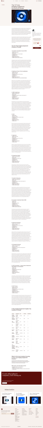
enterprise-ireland (17, 162)
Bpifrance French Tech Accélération (13, 318)
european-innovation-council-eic (18, 57)
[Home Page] (2, 1)
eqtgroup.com (16, 287)
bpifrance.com (16, 72)
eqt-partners (16, 292)
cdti (15, 273)
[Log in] (37, 0)
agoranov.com (16, 136)
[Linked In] (17, 426)
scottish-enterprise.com (17, 179)
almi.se (15, 115)
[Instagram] (18, 426)
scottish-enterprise (17, 184)
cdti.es (15, 267)
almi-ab (15, 120)
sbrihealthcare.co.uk (17, 93)
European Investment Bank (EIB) (13, 336)
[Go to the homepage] (1, 409)
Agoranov (13, 327)
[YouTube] (20, 426)
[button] (14, 1)
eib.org (15, 201)
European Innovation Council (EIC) (13, 316)
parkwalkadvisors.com (17, 245)
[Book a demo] (40, 0)
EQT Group (13, 350)
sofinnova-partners (17, 229)
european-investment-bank (18, 206)
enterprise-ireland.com (17, 156)
